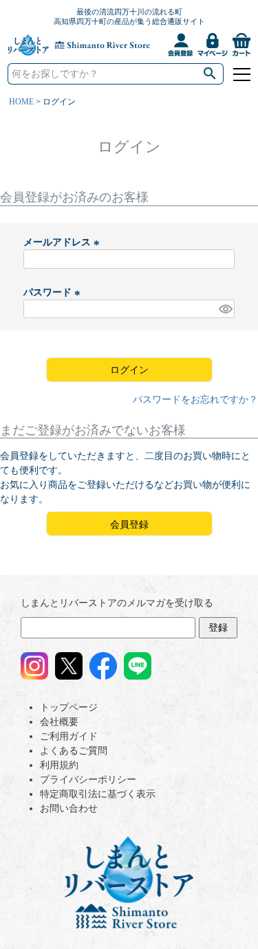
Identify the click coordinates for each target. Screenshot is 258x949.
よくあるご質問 (73, 751)
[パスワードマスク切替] (224, 309)
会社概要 (59, 722)
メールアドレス (63, 242)
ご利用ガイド (69, 736)
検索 (210, 74)
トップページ (69, 707)
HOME (21, 102)
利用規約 (59, 765)
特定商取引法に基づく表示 (97, 794)
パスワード (53, 292)
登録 (218, 628)
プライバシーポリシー (88, 779)
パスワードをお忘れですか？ (195, 399)
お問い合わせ (69, 808)
